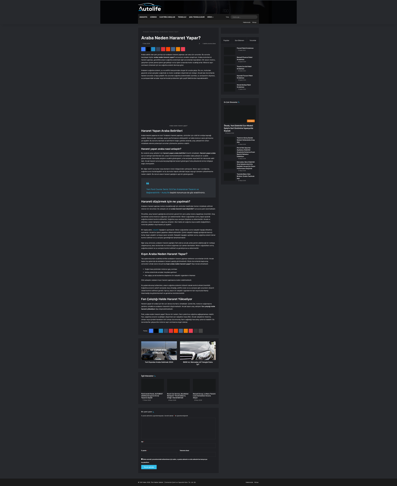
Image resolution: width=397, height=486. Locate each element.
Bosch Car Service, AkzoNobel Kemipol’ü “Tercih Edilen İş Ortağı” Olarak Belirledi (177, 396)
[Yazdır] (201, 331)
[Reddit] (168, 49)
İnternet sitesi (184, 450)
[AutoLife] (150, 7)
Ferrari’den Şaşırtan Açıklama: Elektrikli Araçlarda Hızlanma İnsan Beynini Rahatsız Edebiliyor (246, 152)
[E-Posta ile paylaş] (196, 331)
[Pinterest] (163, 49)
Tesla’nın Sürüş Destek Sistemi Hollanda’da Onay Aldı (246, 140)
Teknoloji (182, 17)
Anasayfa (143, 17)
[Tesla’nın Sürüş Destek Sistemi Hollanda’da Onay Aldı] (229, 141)
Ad (142, 442)
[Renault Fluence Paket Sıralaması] (229, 60)
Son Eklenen (239, 40)
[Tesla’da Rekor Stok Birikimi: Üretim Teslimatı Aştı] (229, 177)
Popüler (226, 40)
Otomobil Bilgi (154, 32)
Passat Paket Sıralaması (245, 48)
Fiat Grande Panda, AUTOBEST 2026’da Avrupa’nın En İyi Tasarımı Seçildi (152, 396)
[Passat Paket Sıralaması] (229, 51)
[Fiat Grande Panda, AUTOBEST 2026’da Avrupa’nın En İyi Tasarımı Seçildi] (152, 385)
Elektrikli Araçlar (167, 17)
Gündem (153, 17)
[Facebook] (143, 49)
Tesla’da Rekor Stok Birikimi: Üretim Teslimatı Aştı (245, 176)
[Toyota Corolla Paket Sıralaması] (229, 69)
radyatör (156, 230)
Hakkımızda (246, 22)
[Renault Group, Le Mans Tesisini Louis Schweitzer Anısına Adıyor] (204, 385)
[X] (148, 49)
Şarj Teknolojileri (196, 17)
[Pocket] (183, 49)
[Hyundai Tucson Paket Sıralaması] (229, 78)
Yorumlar (253, 40)
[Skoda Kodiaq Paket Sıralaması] (229, 88)
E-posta (144, 450)
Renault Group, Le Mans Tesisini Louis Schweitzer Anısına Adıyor (204, 396)
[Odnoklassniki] (178, 49)
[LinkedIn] (153, 49)
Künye (254, 22)
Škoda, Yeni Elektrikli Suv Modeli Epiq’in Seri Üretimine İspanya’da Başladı (238, 128)
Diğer (209, 17)
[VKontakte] (173, 49)
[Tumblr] (158, 49)
